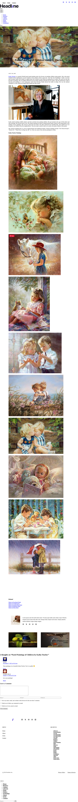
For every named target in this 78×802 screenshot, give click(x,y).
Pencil (54, 751)
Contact (14, 2)
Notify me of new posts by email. (10, 706)
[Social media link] (63, 2)
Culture (5, 17)
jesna (43, 65)
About (3, 2)
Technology (6, 23)
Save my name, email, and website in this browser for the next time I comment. (21, 700)
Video (54, 756)
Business (5, 16)
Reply (4, 668)
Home (4, 14)
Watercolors (56, 759)
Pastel (39, 54)
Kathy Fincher (12, 76)
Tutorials (55, 755)
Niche (4, 20)
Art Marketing (57, 734)
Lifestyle (5, 19)
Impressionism (57, 742)
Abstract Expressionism (57, 731)
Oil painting (56, 748)
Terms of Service (72, 772)
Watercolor (56, 757)
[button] (1, 8)
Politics (5, 21)
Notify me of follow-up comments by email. (12, 703)
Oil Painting (56, 747)
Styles (8, 2)
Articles (55, 738)
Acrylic (55, 733)
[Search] (15, 801)
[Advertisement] (39, 586)
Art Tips (55, 737)
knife (54, 743)
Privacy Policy (61, 772)
